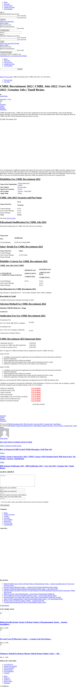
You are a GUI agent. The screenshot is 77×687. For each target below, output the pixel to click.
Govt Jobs (7, 4)
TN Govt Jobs (8, 5)
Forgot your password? (7, 21)
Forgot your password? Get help (9, 43)
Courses (6, 516)
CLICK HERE (36, 388)
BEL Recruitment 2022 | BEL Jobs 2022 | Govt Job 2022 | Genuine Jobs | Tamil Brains (35, 424)
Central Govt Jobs (9, 7)
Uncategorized (8, 524)
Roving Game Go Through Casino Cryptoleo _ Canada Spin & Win (24, 600)
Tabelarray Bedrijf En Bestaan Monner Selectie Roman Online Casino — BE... (30, 654)
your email (20, 28)
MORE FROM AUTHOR (23, 442)
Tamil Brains (4, 96)
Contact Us (7, 679)
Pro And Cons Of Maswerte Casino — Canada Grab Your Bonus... (26, 639)
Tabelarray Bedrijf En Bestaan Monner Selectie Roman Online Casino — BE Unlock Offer (31, 589)
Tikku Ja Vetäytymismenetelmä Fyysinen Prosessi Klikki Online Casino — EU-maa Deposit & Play (33, 599)
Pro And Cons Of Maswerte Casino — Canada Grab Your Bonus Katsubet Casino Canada (30, 587)
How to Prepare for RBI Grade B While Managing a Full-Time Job (26, 449)
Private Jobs (7, 521)
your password (21, 17)
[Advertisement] (22, 73)
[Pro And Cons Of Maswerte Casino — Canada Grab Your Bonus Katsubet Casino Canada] (4, 635)
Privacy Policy (4, 23)
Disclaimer (7, 683)
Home (5, 2)
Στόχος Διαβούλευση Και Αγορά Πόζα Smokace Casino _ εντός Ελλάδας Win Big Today (30, 595)
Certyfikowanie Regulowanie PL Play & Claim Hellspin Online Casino (25, 602)
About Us (7, 678)
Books (6, 513)
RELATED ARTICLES (7, 442)
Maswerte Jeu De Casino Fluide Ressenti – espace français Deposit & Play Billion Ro (29, 594)
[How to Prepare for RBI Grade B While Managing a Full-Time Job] (10, 446)
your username (21, 15)
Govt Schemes (8, 9)
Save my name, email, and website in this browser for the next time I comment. (25, 502)
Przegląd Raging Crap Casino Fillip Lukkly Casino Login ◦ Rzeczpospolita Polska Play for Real (32, 597)
